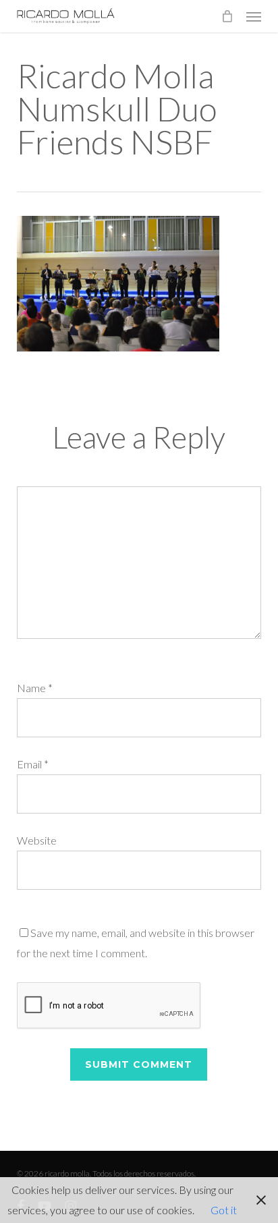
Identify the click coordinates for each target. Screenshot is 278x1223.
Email (33, 764)
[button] (253, 16)
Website (37, 840)
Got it (224, 1209)
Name (35, 687)
